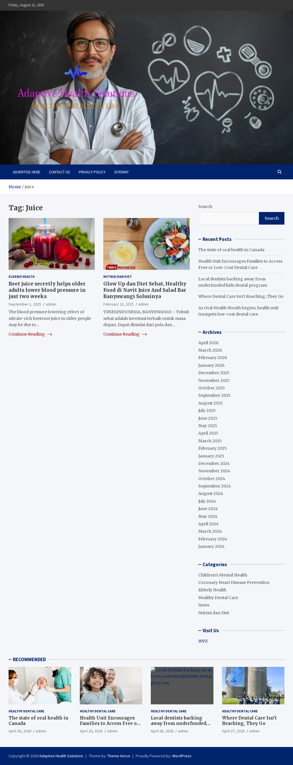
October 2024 (211, 478)
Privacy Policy (92, 172)
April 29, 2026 (91, 731)
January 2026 (211, 365)
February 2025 (212, 448)
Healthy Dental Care (218, 597)
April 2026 (208, 342)
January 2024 (211, 546)
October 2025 (211, 388)
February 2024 (212, 539)
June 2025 (207, 418)
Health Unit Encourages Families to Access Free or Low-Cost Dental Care (109, 723)
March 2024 (210, 531)
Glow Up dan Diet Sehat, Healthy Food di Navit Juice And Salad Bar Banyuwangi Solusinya (144, 290)
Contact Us (59, 172)
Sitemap (121, 172)
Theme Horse (118, 755)
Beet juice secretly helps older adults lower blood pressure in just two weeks (47, 290)
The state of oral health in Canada (231, 249)
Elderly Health (22, 276)
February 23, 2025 (118, 304)
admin (51, 304)
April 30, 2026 (20, 731)
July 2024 (207, 501)
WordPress (181, 755)
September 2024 (214, 486)
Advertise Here (26, 172)
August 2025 (210, 403)
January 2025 (211, 456)
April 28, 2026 (162, 731)
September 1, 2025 (25, 304)
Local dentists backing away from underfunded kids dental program (178, 723)
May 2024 (207, 516)
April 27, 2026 (233, 731)
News (203, 605)
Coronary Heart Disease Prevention (234, 582)
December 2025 (213, 372)
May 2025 (207, 425)
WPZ (203, 641)
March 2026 (210, 350)
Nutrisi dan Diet (117, 276)
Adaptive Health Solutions (61, 755)
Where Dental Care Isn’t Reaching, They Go (241, 296)
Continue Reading (27, 334)
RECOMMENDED (29, 659)
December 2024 (214, 463)
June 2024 (208, 508)
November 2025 (214, 380)
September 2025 (214, 395)
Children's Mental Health (222, 575)
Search (205, 206)
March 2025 (210, 440)
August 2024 (210, 493)
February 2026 (212, 357)
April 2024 (208, 523)
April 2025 (208, 433)
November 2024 (214, 470)
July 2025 (207, 410)
